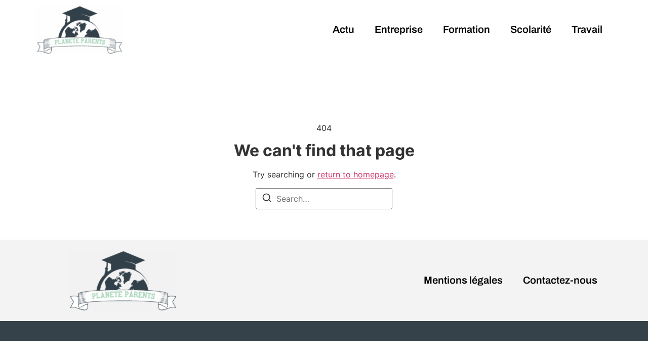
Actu (343, 29)
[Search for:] (324, 198)
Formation (466, 29)
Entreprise (399, 29)
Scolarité (530, 29)
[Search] (267, 199)
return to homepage (355, 174)
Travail (587, 29)
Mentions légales (463, 280)
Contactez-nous (560, 280)
